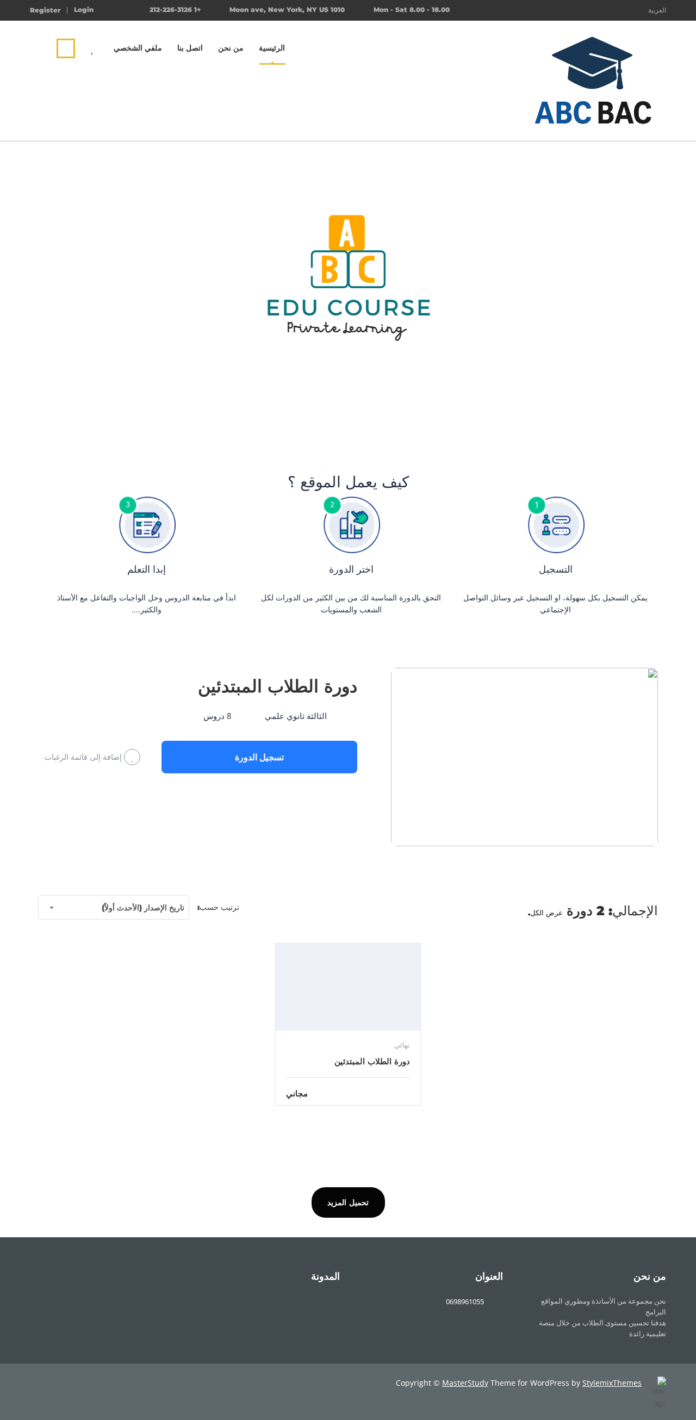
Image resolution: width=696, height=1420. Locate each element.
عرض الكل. (545, 912)
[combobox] (113, 907)
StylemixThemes (612, 1383)
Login (84, 10)
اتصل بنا (190, 48)
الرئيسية (272, 48)
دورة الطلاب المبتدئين (277, 686)
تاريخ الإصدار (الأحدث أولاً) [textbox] (143, 908)
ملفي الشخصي (138, 48)
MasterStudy (465, 1383)
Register (45, 10)
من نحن (231, 48)
